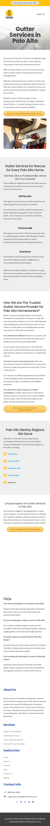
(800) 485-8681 (13, 792)
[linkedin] (29, 802)
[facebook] (17, 802)
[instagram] (25, 802)
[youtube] (33, 802)
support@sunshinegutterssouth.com (22, 796)
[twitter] (21, 802)
